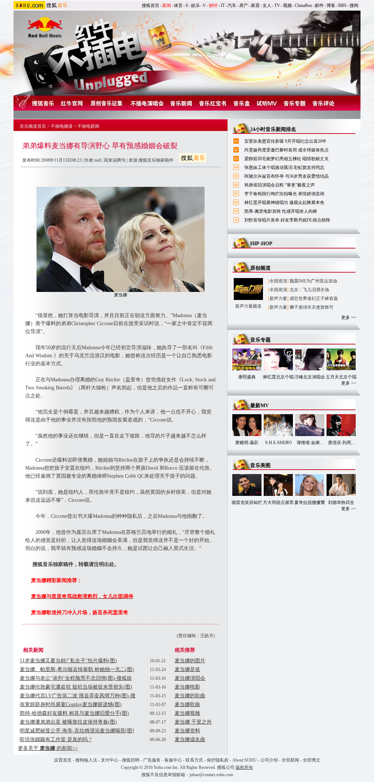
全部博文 (311, 760)
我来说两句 (115, 160)
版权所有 (244, 767)
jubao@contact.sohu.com (211, 774)
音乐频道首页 (33, 126)
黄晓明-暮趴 (247, 442)
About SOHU (244, 760)
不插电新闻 (88, 126)
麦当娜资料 (187, 730)
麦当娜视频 (187, 713)
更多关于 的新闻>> (48, 748)
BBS (342, 5)
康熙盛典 (247, 377)
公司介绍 (269, 760)
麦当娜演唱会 (190, 678)
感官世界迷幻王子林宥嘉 (314, 298)
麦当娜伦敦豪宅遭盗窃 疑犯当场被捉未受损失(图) (76, 687)
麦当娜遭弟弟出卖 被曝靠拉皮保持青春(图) (68, 722)
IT (223, 5)
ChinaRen (303, 5)
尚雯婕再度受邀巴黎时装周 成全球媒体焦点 (286, 150)
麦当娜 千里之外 (193, 722)
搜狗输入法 (86, 760)
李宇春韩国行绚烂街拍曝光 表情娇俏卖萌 (284, 193)
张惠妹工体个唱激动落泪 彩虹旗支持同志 (284, 167)
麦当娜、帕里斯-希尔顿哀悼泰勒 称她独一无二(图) (77, 669)
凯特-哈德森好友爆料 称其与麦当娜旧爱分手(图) (74, 713)
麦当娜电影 (187, 687)
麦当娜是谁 (187, 669)
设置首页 (63, 760)
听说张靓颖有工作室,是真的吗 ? (55, 739)
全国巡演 (278, 281)
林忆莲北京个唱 (278, 377)
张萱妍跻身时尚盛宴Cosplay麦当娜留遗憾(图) (71, 704)
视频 (287, 5)
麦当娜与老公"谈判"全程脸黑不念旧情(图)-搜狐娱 (76, 678)
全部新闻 (290, 760)
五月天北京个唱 (341, 377)
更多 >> (348, 317)
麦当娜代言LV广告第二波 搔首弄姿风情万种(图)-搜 (78, 695)
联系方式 (194, 760)
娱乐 (195, 5)
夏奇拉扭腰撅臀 (309, 502)
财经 (213, 5)
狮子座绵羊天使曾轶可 (311, 307)
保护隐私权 (218, 760)
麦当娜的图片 (190, 660)
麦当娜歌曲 (187, 704)
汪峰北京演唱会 (309, 377)
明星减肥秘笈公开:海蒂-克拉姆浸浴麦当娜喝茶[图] (77, 730)
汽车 (232, 5)
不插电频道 (62, 126)
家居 (255, 5)
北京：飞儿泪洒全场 (309, 289)
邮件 (319, 5)
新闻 (166, 5)
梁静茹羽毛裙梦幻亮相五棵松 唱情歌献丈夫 (286, 158)
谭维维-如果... (310, 442)
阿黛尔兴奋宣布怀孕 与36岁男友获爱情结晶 (286, 176)
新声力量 (278, 298)
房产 (243, 5)
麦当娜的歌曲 (190, 695)
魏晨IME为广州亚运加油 (313, 281)
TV (277, 5)
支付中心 (109, 760)
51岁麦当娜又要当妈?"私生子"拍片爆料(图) (68, 660)
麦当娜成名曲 (190, 739)
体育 (178, 5)
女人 (267, 5)
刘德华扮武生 (341, 502)
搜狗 (354, 5)
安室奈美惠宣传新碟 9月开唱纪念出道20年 (285, 141)
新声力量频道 (248, 306)
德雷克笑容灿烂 (247, 502)
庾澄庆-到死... (341, 442)
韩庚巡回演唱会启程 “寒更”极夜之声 (279, 185)
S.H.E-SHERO (278, 442)
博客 (331, 5)
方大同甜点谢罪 (278, 502)
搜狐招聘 (131, 760)
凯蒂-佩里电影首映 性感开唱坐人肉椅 (280, 211)
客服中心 (173, 760)
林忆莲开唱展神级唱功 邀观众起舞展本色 (284, 202)
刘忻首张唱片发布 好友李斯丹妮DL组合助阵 (287, 220)
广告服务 (152, 760)
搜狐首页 (150, 5)
